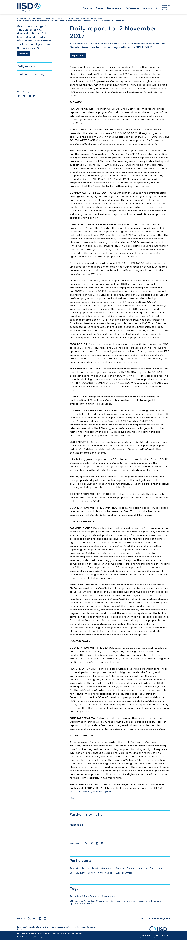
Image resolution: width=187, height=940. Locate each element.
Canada (119, 868)
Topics (99, 8)
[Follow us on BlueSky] (45, 918)
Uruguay (80, 872)
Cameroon (106, 868)
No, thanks (162, 935)
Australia (74, 868)
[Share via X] (18, 96)
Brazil (95, 868)
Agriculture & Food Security (84, 896)
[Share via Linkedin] (29, 96)
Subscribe (166, 5)
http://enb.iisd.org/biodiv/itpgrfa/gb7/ (93, 791)
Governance (108, 896)
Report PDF (78, 55)
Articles (147, 8)
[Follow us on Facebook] (34, 918)
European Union (124, 872)
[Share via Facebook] (24, 96)
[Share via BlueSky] (34, 96)
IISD (143, 918)
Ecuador (131, 868)
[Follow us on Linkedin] (40, 918)
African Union (105, 872)
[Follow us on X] (29, 918)
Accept (146, 935)
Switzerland (156, 868)
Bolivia (85, 868)
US (71, 872)
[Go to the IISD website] (159, 930)
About (164, 7)
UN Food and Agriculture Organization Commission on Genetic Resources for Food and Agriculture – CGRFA (115, 902)
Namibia (142, 868)
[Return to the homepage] (29, 7)
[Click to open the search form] (157, 8)
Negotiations (114, 8)
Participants (132, 8)
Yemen (91, 872)
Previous (23, 53)
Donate (165, 10)
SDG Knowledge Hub (159, 918)
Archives (87, 8)
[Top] (73, 798)
